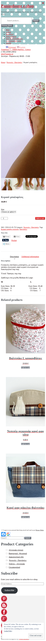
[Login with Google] (8, 534)
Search (35, 21)
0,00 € (43, 3)
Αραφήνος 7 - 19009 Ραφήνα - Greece (16, 49)
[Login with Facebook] (3, 534)
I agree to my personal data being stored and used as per (23, 530)
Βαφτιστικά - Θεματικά (18, 553)
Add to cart (40, 218)
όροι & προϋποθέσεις (14, 39)
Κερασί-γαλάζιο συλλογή (10, 229)
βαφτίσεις (9, 34)
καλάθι (8, 43)
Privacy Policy (40, 530)
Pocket (14, 240)
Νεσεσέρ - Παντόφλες (14, 62)
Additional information (30, 257)
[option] (23, 125)
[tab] (14, 257)
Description (14, 257)
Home (3, 62)
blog (7, 30)
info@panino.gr (7, 54)
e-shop (8, 32)
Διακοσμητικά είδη (16, 557)
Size (2, 209)
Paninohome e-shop (17, 6)
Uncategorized (14, 567)
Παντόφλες (23, 229)
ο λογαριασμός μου (13, 41)
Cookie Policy (8, 631)
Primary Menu (7, 25)
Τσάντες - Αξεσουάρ (17, 564)
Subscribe (9, 590)
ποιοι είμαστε (11, 36)
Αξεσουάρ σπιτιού (16, 550)
